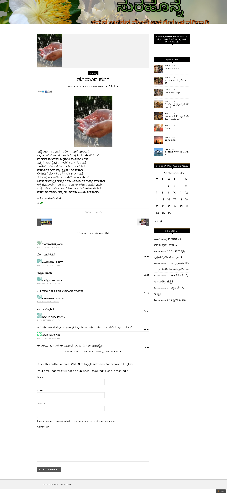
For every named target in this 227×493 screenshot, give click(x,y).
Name (40, 377)
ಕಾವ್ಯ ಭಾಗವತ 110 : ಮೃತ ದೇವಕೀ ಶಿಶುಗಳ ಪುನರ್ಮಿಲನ (177, 117)
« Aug (158, 221)
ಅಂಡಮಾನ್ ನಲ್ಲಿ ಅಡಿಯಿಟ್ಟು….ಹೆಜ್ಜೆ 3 (177, 153)
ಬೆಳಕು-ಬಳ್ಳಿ (93, 73)
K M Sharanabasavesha (96, 86)
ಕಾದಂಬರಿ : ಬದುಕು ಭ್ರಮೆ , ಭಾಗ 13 (176, 81)
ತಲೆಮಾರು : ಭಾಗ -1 (172, 68)
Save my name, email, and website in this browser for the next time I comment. (76, 421)
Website (41, 403)
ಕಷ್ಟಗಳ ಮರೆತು (170, 140)
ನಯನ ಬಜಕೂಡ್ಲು (95, 351)
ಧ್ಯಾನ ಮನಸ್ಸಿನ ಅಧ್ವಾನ (172, 92)
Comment (43, 427)
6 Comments (93, 212)
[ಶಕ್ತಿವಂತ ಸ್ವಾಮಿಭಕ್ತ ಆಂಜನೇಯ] (143, 222)
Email (40, 390)
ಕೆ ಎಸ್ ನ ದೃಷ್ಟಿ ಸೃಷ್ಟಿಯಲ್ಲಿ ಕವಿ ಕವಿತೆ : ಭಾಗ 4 (177, 105)
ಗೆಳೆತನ (167, 128)
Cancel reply (113, 351)
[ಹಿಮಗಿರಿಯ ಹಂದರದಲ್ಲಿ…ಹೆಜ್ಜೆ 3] (43, 222)
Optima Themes (65, 484)
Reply (146, 256)
